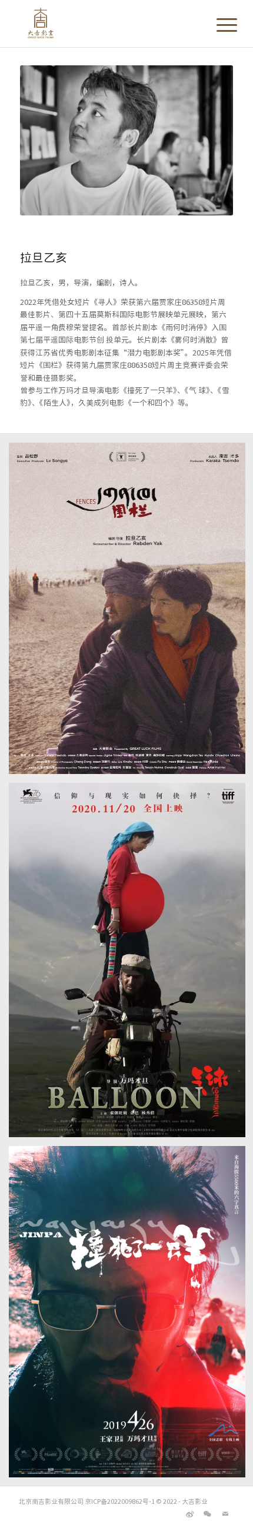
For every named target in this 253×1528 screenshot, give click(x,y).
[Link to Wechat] (208, 1513)
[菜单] (218, 24)
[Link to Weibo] (190, 1513)
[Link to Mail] (225, 1513)
